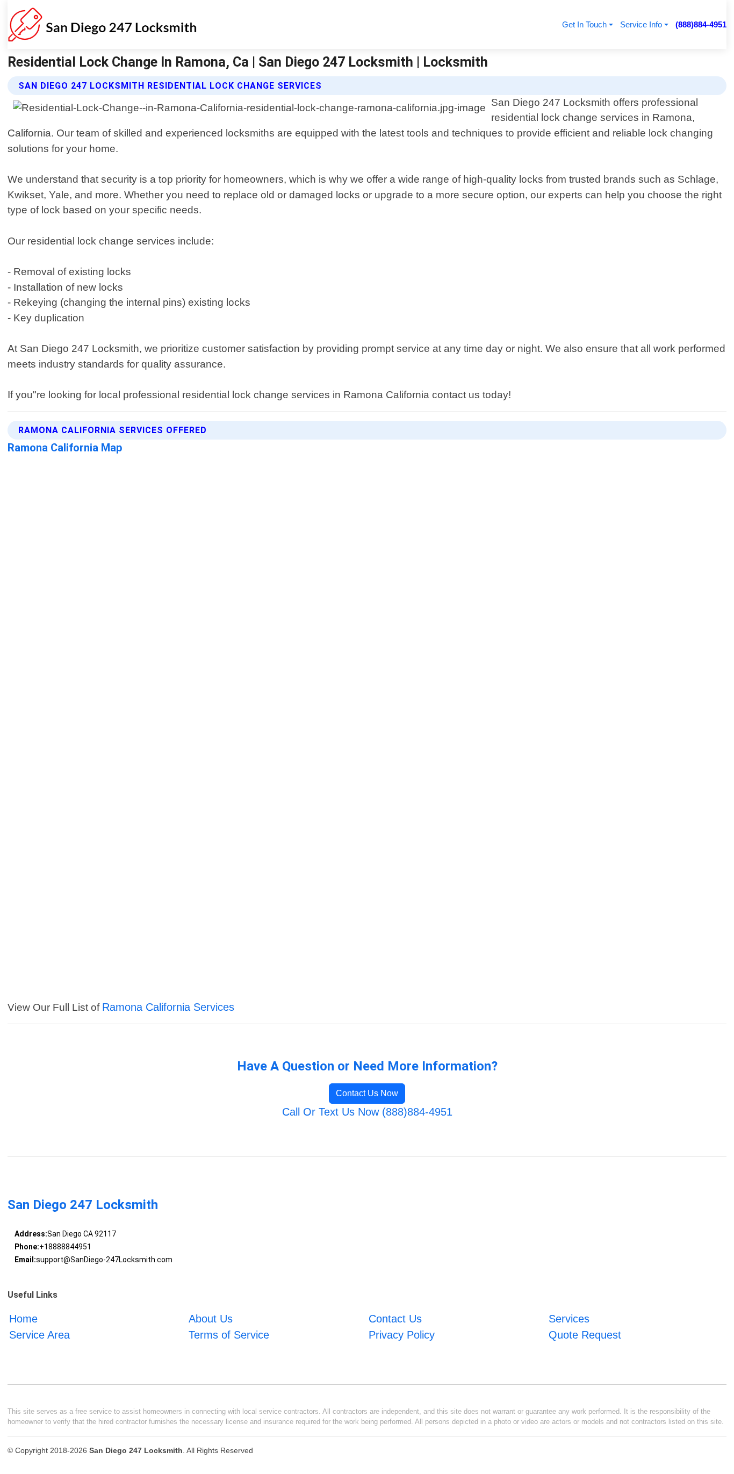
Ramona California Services (168, 1007)
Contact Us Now (367, 1093)
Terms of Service (229, 1335)
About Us (211, 1319)
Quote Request (585, 1335)
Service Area (39, 1335)
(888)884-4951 (700, 24)
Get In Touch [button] (584, 24)
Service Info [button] (641, 24)
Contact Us (395, 1319)
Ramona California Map (65, 447)
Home (23, 1319)
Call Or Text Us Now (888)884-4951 (367, 1112)
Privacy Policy (402, 1335)
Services (569, 1319)
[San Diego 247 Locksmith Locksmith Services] (102, 24)
